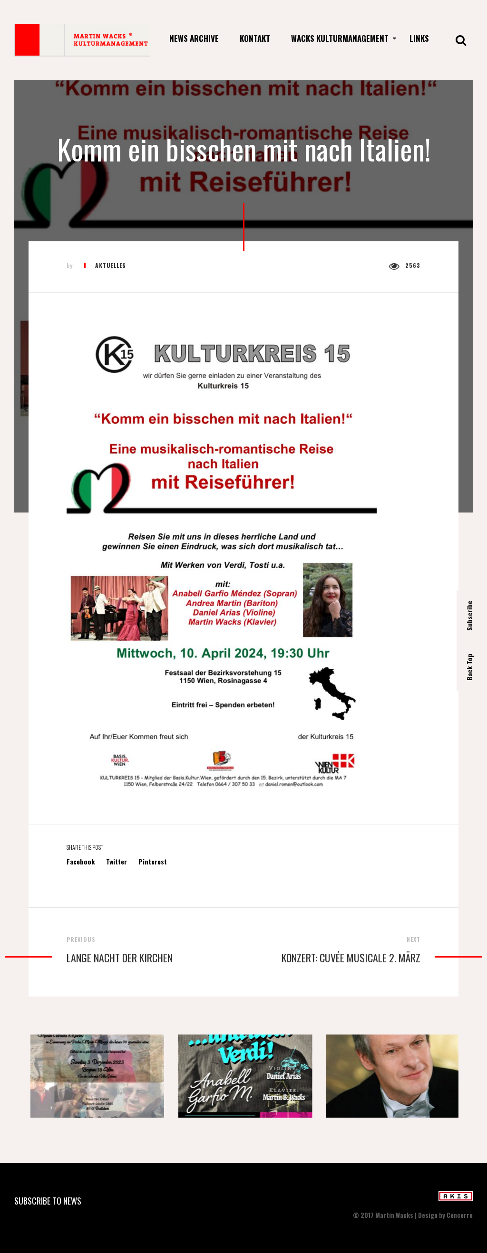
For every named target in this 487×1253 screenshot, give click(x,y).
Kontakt (255, 38)
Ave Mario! (95, 1079)
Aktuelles (110, 265)
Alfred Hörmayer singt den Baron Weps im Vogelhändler (390, 1079)
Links (419, 38)
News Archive (194, 38)
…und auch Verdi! (243, 1079)
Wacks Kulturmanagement (340, 38)
